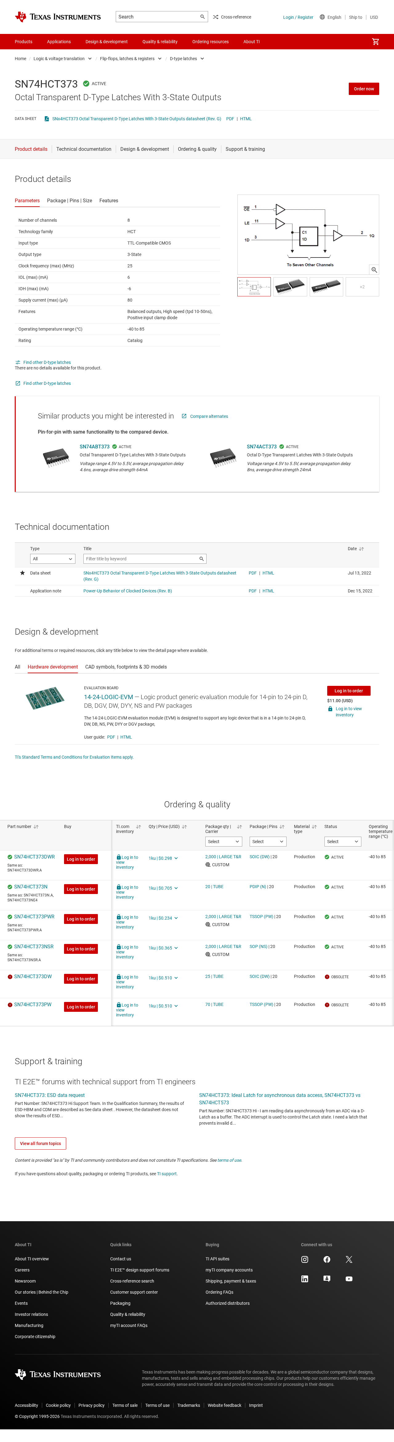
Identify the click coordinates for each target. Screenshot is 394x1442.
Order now (364, 88)
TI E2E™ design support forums (139, 1269)
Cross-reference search (132, 1281)
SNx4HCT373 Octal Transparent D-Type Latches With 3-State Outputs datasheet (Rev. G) (136, 118)
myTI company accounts (229, 1269)
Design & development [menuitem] (107, 41)
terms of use (229, 1160)
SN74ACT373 (262, 447)
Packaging (120, 1303)
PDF (230, 118)
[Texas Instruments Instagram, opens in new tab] (304, 1261)
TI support (167, 1173)
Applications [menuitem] (59, 41)
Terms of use (157, 1405)
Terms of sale (125, 1405)
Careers (22, 1269)
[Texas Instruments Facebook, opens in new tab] (327, 1261)
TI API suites (217, 1258)
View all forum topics (40, 1143)
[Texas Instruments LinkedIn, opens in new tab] (304, 1281)
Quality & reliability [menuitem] (160, 41)
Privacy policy (91, 1405)
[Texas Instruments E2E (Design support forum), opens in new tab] (327, 1281)
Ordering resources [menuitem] (210, 41)
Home (20, 58)
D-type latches (183, 58)
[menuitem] (375, 41)
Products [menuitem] (23, 41)
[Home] (58, 17)
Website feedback (224, 1405)
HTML (246, 118)
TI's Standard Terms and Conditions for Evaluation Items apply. (74, 757)
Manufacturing (29, 1325)
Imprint (256, 1405)
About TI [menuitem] (251, 41)
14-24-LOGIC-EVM (108, 697)
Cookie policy (58, 1405)
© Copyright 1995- (37, 1416)
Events (21, 1303)
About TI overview (32, 1258)
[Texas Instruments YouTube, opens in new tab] (349, 1281)
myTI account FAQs (128, 1325)
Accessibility (26, 1405)
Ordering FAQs (219, 1292)
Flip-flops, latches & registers (127, 58)
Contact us (120, 1258)
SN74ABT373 (95, 447)
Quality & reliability (127, 1314)
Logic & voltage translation (59, 58)
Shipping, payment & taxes (231, 1281)
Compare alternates (209, 416)
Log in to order (349, 690)
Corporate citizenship (35, 1336)
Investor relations (31, 1314)
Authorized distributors (228, 1303)
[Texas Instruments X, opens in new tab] (349, 1261)
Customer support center (134, 1292)
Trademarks (188, 1405)
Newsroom (25, 1281)
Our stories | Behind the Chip (41, 1292)
